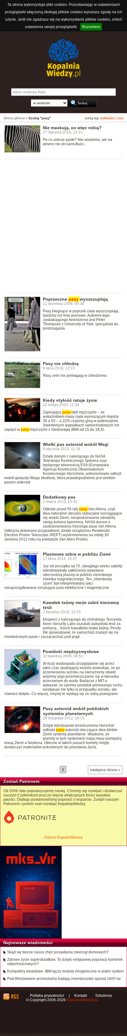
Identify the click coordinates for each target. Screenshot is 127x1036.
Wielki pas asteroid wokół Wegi (76, 444)
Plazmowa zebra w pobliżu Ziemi (77, 554)
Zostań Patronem (21, 781)
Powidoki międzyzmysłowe (71, 651)
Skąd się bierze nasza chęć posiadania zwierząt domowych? (58, 952)
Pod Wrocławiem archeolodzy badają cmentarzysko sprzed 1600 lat (64, 978)
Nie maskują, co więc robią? (72, 127)
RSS (14, 996)
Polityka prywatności (47, 995)
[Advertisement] (63, 225)
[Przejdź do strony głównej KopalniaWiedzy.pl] (63, 58)
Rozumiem (91, 27)
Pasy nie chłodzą (61, 363)
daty (120, 118)
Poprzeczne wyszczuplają (75, 299)
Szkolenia (103, 995)
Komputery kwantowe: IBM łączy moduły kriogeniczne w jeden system (65, 971)
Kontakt (80, 995)
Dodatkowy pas (59, 497)
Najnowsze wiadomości (28, 942)
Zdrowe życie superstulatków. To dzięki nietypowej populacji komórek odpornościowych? (65, 961)
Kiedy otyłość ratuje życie (70, 400)
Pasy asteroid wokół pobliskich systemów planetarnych (76, 711)
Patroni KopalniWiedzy (63, 837)
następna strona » (105, 770)
